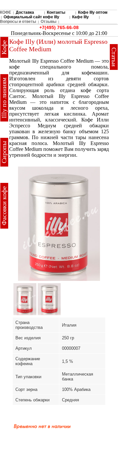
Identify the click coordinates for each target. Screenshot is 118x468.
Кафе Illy (80, 17)
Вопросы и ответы (18, 21)
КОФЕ (5, 12)
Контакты (56, 12)
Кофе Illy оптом (93, 12)
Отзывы (48, 21)
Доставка (25, 12)
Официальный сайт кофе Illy (31, 17)
